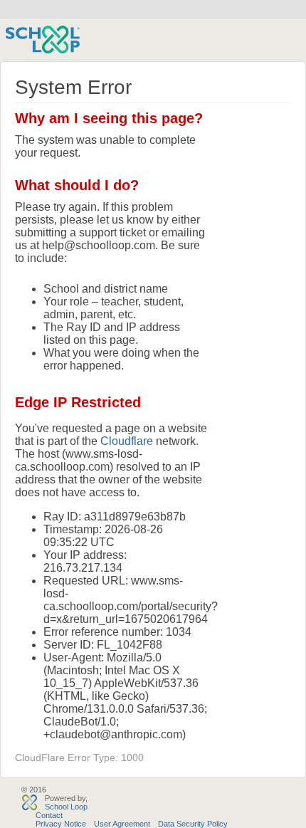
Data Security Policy (193, 823)
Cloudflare (126, 441)
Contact (49, 815)
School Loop (66, 806)
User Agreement (122, 823)
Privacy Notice (61, 823)
